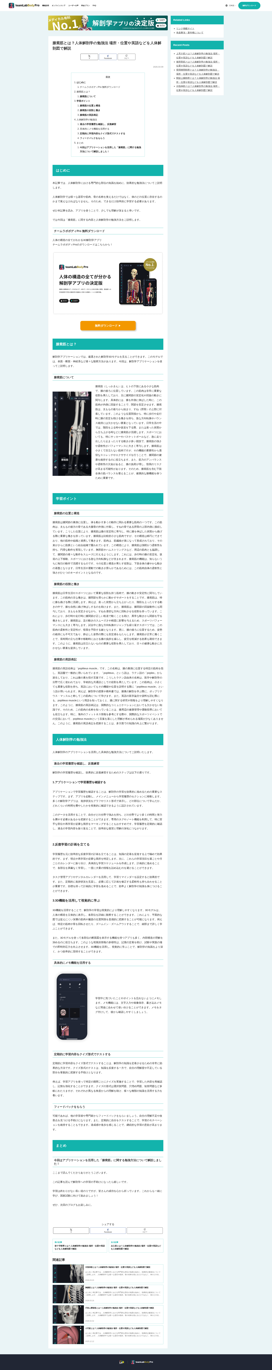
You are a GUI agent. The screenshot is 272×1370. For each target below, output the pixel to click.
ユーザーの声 (73, 5)
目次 (108, 77)
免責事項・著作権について (189, 32)
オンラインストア (58, 5)
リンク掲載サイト (185, 28)
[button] (126, 57)
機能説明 (45, 5)
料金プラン (85, 5)
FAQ (94, 5)
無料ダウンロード (249, 6)
